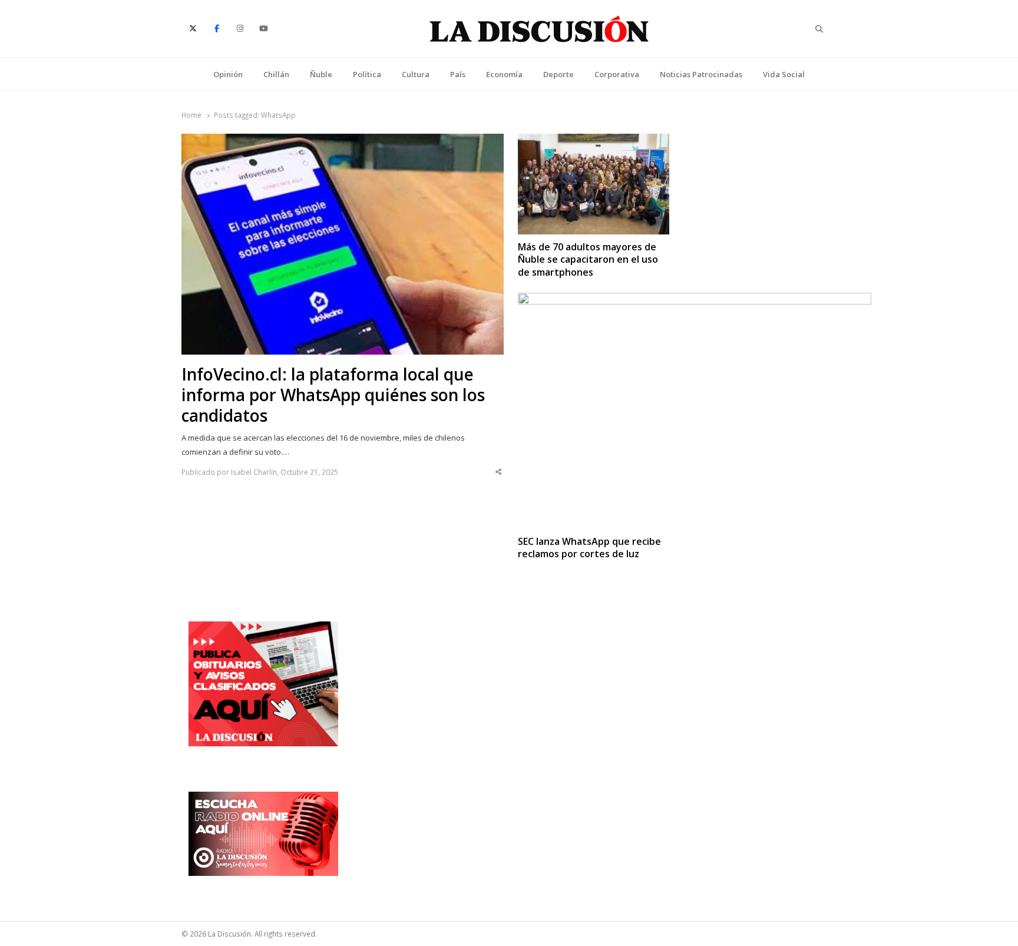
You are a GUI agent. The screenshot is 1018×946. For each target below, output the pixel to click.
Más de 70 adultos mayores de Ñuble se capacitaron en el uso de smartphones (588, 260)
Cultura (415, 74)
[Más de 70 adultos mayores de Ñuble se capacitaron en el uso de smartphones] (593, 140)
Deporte (558, 74)
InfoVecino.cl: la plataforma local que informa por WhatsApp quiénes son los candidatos (333, 395)
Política (367, 74)
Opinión (228, 74)
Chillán (276, 74)
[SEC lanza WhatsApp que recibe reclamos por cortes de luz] (694, 300)
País (457, 74)
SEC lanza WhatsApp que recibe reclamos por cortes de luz (589, 547)
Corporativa (616, 74)
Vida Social (784, 74)
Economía (504, 74)
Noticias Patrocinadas (701, 74)
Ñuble (321, 74)
